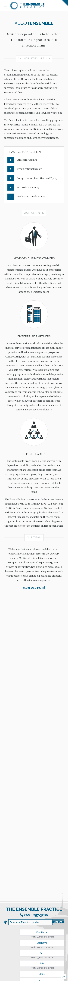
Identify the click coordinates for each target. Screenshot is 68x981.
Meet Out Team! (34, 587)
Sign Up (58, 922)
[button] (5, 5)
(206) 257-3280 (36, 915)
